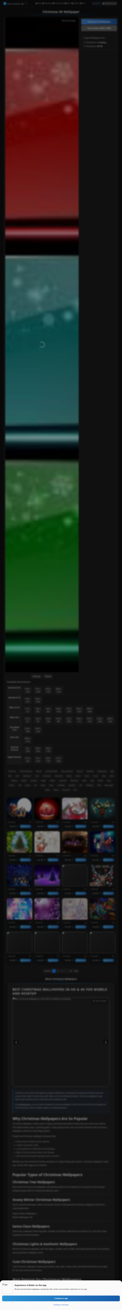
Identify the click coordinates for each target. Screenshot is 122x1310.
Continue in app (61, 1298)
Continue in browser (61, 1305)
